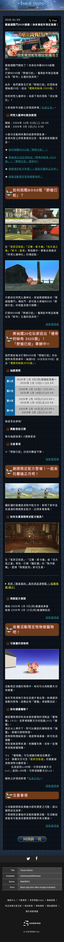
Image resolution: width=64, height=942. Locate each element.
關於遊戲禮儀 (32, 911)
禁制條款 (40, 906)
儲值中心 (11, 900)
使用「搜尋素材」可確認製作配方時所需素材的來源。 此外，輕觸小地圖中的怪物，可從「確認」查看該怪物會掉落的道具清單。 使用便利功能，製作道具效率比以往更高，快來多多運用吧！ (32, 585)
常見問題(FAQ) (37, 900)
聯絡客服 (51, 900)
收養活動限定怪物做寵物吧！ (26, 176)
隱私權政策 (52, 906)
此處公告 (34, 778)
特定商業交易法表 (13, 906)
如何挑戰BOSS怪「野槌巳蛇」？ (28, 149)
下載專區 (22, 900)
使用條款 (29, 906)
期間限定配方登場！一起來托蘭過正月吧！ (34, 169)
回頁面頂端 (52, 324)
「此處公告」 (46, 107)
